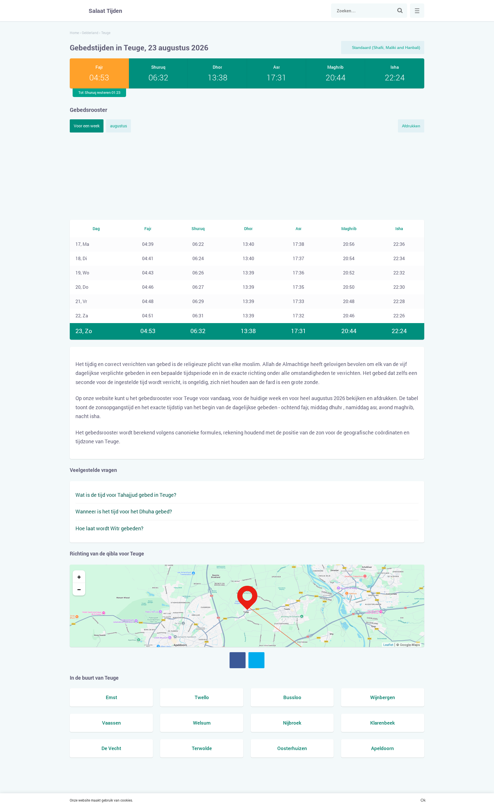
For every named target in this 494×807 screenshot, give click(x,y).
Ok (423, 800)
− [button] (79, 589)
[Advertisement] (247, 175)
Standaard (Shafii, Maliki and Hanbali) (386, 47)
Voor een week (86, 125)
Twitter (256, 660)
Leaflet (388, 645)
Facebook (238, 660)
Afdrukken (411, 126)
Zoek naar (400, 10)
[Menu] (417, 10)
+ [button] (79, 576)
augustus (118, 125)
